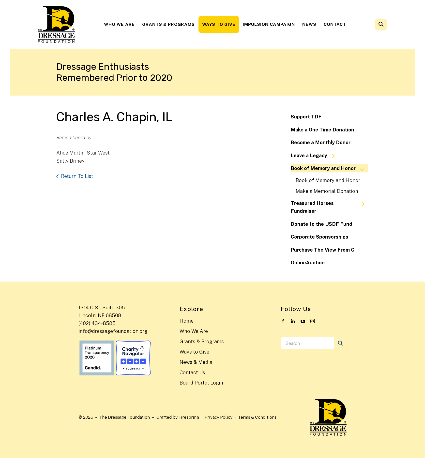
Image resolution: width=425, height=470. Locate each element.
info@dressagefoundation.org (112, 331)
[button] (381, 24)
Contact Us (192, 372)
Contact (335, 24)
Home (187, 321)
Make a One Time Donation (322, 130)
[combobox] (387, 24)
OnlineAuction (308, 263)
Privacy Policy (218, 417)
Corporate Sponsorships (319, 237)
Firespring (189, 417)
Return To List (77, 176)
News (309, 24)
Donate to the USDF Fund (321, 224)
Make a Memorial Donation (327, 191)
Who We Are (119, 24)
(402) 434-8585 (97, 323)
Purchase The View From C (322, 250)
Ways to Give (218, 24)
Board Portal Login (201, 383)
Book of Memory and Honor (323, 168)
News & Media (196, 362)
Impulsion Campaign (269, 24)
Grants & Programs (168, 24)
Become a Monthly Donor (320, 142)
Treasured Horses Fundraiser (312, 207)
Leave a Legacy (309, 155)
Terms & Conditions (257, 417)
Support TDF (306, 117)
